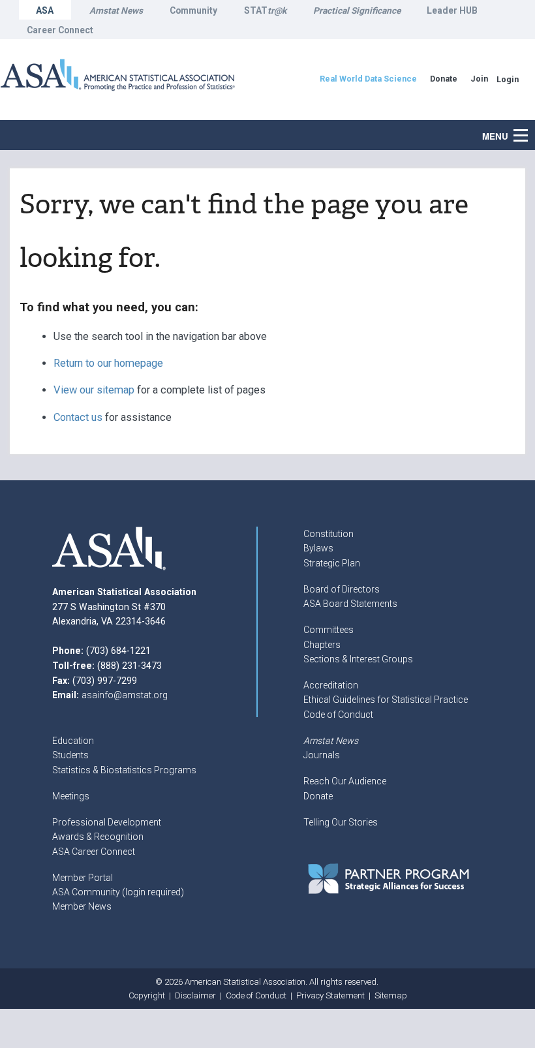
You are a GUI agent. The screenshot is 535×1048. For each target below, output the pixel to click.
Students (70, 755)
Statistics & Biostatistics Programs (124, 770)
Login (508, 79)
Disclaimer (195, 995)
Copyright (147, 995)
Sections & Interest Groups (358, 659)
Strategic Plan (331, 563)
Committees (328, 629)
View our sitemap (94, 390)
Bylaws (318, 548)
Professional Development (106, 822)
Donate (318, 796)
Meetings (70, 796)
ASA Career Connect (93, 851)
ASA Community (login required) (118, 892)
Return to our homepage (108, 363)
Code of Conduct (338, 714)
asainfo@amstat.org (125, 695)
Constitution (328, 534)
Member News (82, 906)
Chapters (322, 645)
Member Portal (82, 877)
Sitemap (390, 995)
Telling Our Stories (340, 822)
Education (73, 740)
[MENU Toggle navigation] (528, 128)
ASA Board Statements (350, 603)
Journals (321, 755)
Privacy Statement (330, 995)
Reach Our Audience (344, 781)
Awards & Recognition (98, 836)
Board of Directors (341, 589)
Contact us (78, 417)
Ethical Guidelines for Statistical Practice (385, 699)
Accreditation (330, 685)
